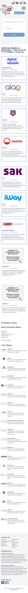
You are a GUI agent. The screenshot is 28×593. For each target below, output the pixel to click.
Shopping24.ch (14, 590)
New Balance (10, 367)
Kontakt (13, 544)
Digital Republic (7, 68)
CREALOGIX (10, 429)
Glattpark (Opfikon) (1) (6, 334)
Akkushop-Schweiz (12, 519)
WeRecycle (10, 394)
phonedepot (5, 266)
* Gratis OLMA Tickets (14, 546)
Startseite (3, 539)
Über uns (3, 544)
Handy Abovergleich (8, 230)
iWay (3, 204)
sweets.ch (10, 349)
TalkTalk (4, 120)
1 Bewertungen (13, 69)
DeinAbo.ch (5, 304)
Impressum (4, 545)
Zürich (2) (3, 332)
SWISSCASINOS (11, 438)
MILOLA (9, 358)
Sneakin (9, 411)
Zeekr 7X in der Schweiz (7, 553)
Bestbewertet (14, 539)
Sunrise (4, 147)
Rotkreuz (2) (4, 331)
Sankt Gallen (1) (5, 335)
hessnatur (10, 402)
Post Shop (10, 465)
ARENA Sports (11, 492)
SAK (3, 178)
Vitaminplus (10, 376)
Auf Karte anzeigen (6, 340)
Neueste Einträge (5, 541)
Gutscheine (4, 542)
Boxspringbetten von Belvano (15, 420)
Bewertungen (14, 542)
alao (3, 94)
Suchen (14, 35)
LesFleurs (9, 510)
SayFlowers (10, 385)
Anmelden (22, 1)
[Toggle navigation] (24, 8)
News (12, 541)
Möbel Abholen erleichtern (8, 565)
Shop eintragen (19, 13)
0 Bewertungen (14, 95)
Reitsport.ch (10, 447)
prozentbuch (10, 474)
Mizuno (9, 501)
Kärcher (9, 456)
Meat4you (10, 483)
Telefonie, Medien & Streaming (10, 49)
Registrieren (16, 1)
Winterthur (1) (4, 337)
